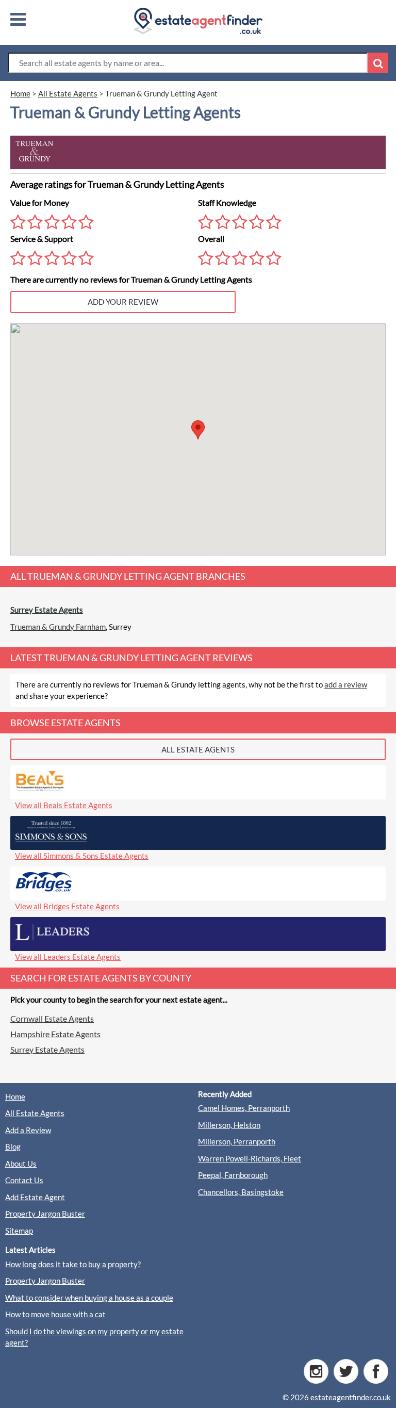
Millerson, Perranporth (236, 1141)
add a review (345, 684)
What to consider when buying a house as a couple (89, 1297)
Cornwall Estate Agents (52, 1018)
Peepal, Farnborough (233, 1175)
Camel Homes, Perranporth (244, 1107)
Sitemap (19, 1230)
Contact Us (24, 1180)
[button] (198, 430)
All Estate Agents (34, 1113)
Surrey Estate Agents (46, 609)
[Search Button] (378, 63)
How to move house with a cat (55, 1314)
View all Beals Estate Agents (63, 805)
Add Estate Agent (35, 1197)
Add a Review (28, 1130)
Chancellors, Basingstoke (241, 1192)
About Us (21, 1163)
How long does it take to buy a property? (73, 1264)
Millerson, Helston (229, 1124)
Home (15, 1096)
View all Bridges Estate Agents (67, 906)
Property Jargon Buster (45, 1213)
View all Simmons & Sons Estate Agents (81, 855)
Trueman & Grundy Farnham (58, 626)
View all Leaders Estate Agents (68, 956)
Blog (13, 1146)
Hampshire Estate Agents (55, 1034)
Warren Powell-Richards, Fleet (249, 1158)
